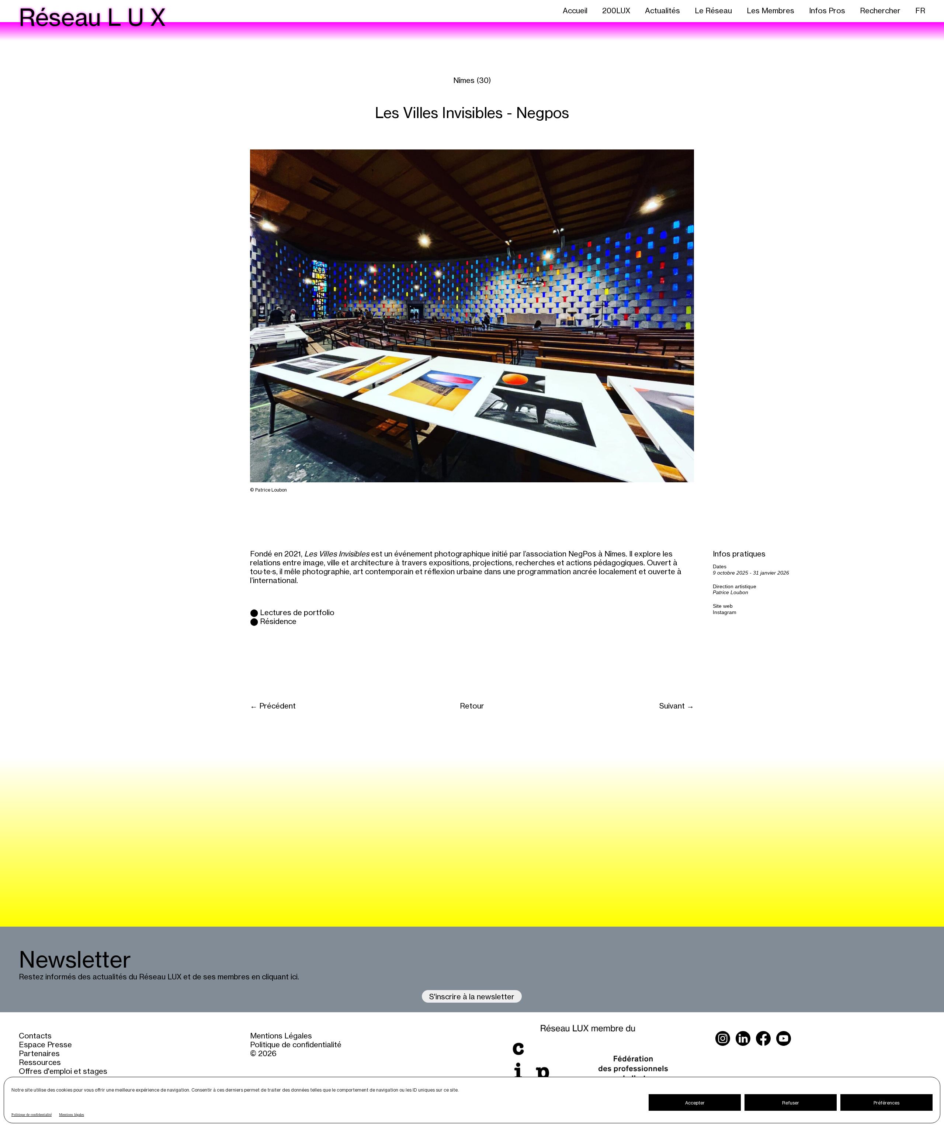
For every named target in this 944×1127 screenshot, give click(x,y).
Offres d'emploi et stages (63, 1070)
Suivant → (676, 705)
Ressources (40, 1062)
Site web (723, 606)
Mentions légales (71, 1115)
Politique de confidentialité (31, 1115)
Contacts (35, 1035)
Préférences (886, 1102)
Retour (472, 705)
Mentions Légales (281, 1035)
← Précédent (273, 705)
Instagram (724, 612)
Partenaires (39, 1053)
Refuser (790, 1102)
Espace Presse (45, 1044)
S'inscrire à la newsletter (471, 996)
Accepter (695, 1102)
